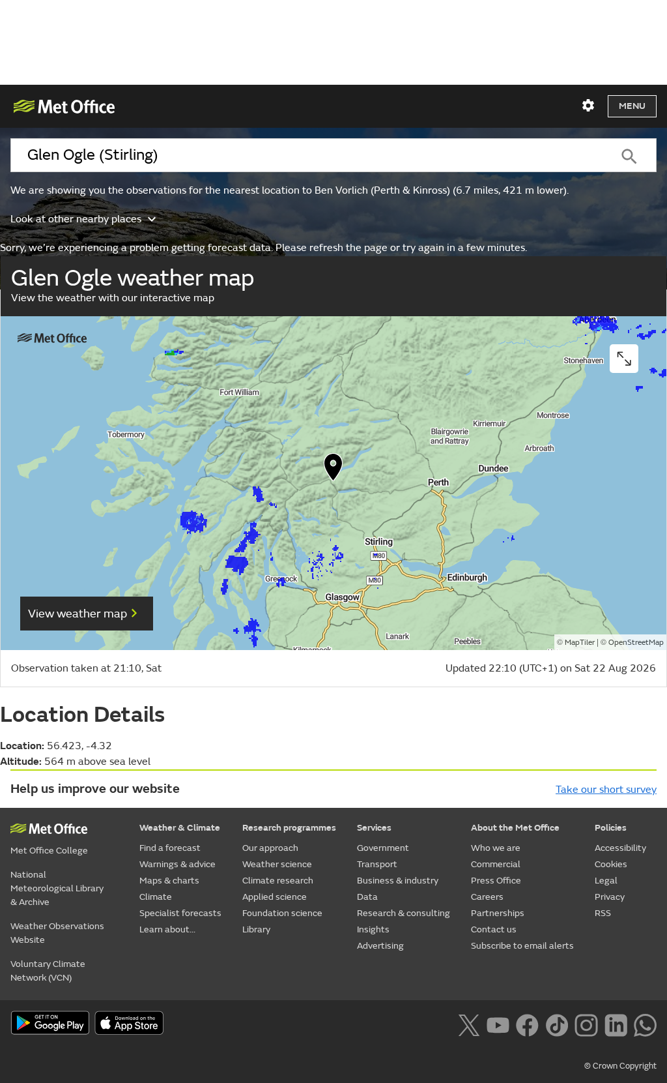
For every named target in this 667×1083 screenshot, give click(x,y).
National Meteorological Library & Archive (57, 888)
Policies (611, 827)
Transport (377, 864)
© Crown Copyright (620, 1066)
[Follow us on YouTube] (498, 1024)
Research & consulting (403, 913)
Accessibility (620, 847)
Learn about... (167, 929)
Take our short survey (606, 789)
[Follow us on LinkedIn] (615, 1024)
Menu (632, 105)
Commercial (495, 864)
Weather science (277, 864)
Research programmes (289, 827)
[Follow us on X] (468, 1024)
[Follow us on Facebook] (527, 1024)
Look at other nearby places (75, 219)
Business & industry (397, 880)
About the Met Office (515, 827)
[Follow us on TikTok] (556, 1024)
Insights (373, 929)
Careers (487, 896)
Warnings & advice (177, 864)
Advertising (380, 945)
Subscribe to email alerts (522, 945)
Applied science (274, 896)
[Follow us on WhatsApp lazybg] (645, 1024)
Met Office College (49, 850)
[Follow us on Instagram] (586, 1024)
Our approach (270, 847)
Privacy (610, 896)
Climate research (277, 880)
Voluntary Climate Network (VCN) (47, 970)
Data (367, 896)
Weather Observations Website (57, 933)
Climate (155, 896)
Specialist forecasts (180, 913)
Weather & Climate (179, 827)
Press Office (496, 880)
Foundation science (282, 913)
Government (383, 847)
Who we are (495, 847)
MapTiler (580, 642)
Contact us (494, 929)
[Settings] (588, 105)
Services (374, 827)
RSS (603, 913)
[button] (333, 470)
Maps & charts (169, 880)
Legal (606, 880)
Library (256, 929)
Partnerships (497, 913)
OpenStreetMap (636, 642)
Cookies (611, 864)
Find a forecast (170, 847)
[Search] (629, 155)
